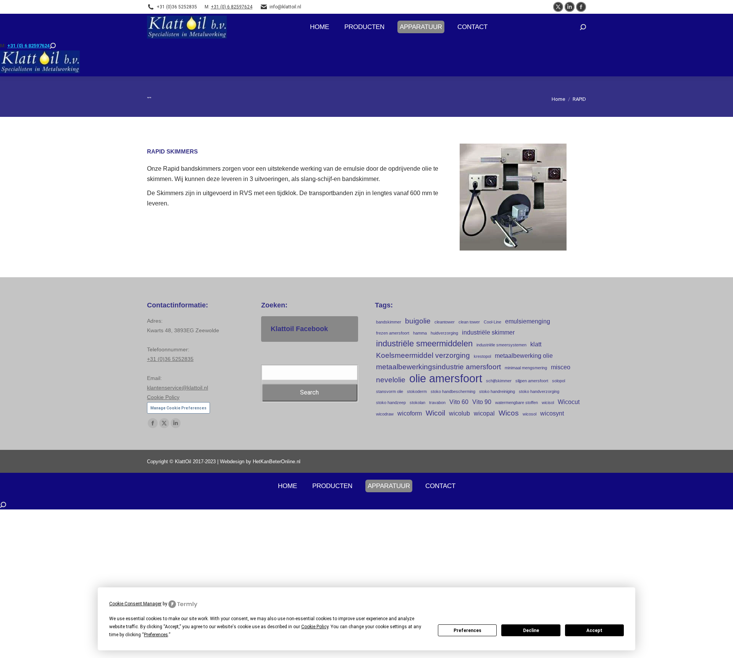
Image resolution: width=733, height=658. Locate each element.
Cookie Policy (163, 397)
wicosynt (552, 413)
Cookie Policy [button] (314, 626)
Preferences (467, 630)
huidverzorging (444, 333)
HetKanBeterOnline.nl (276, 461)
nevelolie (390, 380)
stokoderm (417, 391)
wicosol (529, 414)
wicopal (484, 413)
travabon (437, 402)
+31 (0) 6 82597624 (231, 7)
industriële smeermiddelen (424, 343)
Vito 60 (458, 402)
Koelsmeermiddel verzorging (423, 355)
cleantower (444, 322)
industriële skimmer (488, 332)
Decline (531, 630)
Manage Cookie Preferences (178, 408)
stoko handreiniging (497, 391)
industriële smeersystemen (501, 345)
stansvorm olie (389, 391)
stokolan (417, 402)
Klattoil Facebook (299, 329)
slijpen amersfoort (531, 380)
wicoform (409, 413)
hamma (420, 333)
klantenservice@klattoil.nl (177, 388)
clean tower (469, 322)
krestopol (482, 356)
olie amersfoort (445, 378)
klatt (535, 344)
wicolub (459, 413)
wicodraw (385, 414)
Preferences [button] (156, 634)
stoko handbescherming (453, 391)
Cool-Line (492, 322)
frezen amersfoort (392, 333)
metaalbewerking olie (524, 355)
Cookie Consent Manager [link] (135, 603)
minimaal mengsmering (526, 367)
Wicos (509, 413)
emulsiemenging (527, 321)
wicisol (548, 402)
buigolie (418, 321)
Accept (594, 630)
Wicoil (435, 413)
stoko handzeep (391, 402)
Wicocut (569, 402)
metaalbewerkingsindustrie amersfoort (438, 367)
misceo (560, 367)
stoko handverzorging (539, 391)
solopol (558, 380)
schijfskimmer (499, 380)
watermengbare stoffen (516, 402)
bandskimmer (388, 322)
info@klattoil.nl (285, 7)
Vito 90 (481, 402)
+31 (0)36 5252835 (177, 7)
